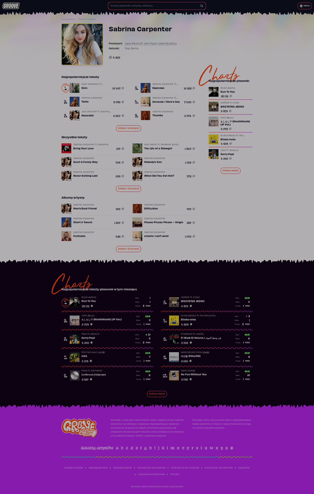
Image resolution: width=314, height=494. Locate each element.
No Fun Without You (194, 374)
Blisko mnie (228, 140)
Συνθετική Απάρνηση (93, 375)
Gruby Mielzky (228, 136)
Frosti (236, 103)
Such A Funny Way (85, 162)
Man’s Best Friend (85, 209)
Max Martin (150, 145)
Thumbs (157, 115)
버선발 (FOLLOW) (191, 356)
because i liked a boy (166, 102)
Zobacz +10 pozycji (128, 128)
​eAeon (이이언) (188, 371)
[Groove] (11, 6)
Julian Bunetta (167, 44)
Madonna (103, 145)
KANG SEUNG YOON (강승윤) (195, 353)
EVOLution (151, 209)
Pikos (84, 371)
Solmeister (97, 371)
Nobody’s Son (153, 162)
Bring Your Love (83, 149)
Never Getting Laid (85, 176)
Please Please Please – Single (163, 222)
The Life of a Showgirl (158, 149)
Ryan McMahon (90, 84)
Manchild (87, 116)
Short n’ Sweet (82, 222)
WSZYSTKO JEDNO (232, 107)
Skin (84, 88)
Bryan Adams (227, 88)
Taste (85, 102)
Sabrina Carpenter (162, 84)
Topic (223, 150)
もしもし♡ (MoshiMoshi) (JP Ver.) (235, 123)
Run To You (227, 92)
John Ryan (150, 44)
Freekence (186, 334)
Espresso (158, 88)
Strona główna (68, 19)
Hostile (200, 334)
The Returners (208, 316)
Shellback (166, 145)
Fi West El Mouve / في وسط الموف (201, 338)
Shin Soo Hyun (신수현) (93, 353)
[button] (304, 6)
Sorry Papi (227, 154)
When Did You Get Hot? (159, 176)
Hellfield (224, 103)
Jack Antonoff (134, 44)
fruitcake (79, 236)
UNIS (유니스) (227, 118)
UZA (84, 356)
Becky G (234, 150)
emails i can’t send (156, 236)
